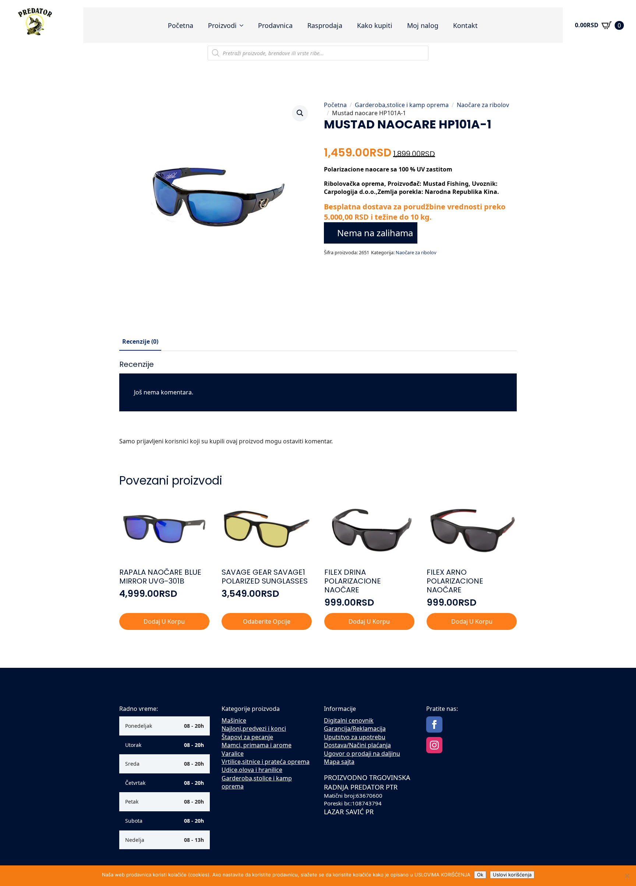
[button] (300, 113)
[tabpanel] (318, 405)
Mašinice (234, 720)
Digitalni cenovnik (349, 720)
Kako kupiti (374, 25)
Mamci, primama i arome (257, 745)
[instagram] (434, 745)
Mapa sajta (339, 762)
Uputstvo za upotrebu (354, 737)
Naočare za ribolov (483, 105)
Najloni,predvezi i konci (254, 728)
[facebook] (434, 724)
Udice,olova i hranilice (252, 770)
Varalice (233, 753)
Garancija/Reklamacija (355, 728)
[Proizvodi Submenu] (244, 25)
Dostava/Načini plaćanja (357, 745)
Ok (480, 875)
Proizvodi (222, 25)
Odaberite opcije (266, 621)
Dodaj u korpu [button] (164, 621)
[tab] (140, 341)
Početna (180, 25)
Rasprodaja (324, 25)
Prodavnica (275, 25)
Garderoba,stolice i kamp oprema (402, 105)
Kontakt (465, 25)
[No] (626, 875)
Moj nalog (422, 25)
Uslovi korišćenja (512, 875)
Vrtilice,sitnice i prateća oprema (266, 762)
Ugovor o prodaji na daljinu (362, 753)
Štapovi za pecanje (247, 737)
